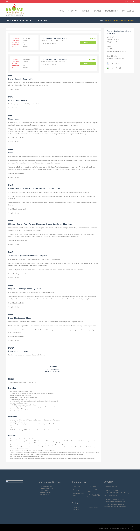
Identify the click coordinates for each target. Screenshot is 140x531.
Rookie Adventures (45, 492)
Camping (76, 490)
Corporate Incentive (46, 486)
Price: (14, 46)
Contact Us (128, 11)
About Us (73, 11)
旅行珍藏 (97, 11)
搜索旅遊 (85, 11)
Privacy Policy (93, 507)
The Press (76, 486)
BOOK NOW (88, 43)
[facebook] (106, 511)
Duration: (15, 40)
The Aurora (92, 486)
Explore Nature (44, 490)
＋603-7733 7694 (115, 63)
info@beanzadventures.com (115, 58)
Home (61, 11)
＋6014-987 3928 (115, 68)
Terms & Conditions (75, 508)
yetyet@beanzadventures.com (116, 51)
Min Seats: (15, 42)
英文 (7, 1)
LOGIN (126, 1)
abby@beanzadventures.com (116, 42)
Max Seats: (15, 44)
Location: (15, 38)
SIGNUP (132, 1)
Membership (111, 11)
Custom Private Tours (46, 488)
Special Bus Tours (45, 494)
